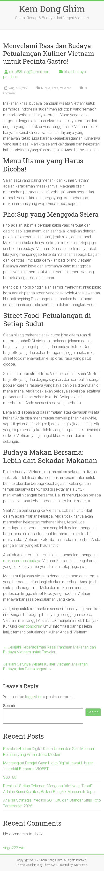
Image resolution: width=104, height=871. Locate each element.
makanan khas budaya (22, 560)
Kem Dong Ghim (52, 9)
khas (55, 88)
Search (9, 705)
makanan (65, 88)
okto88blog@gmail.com (30, 71)
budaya (46, 88)
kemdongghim (30, 626)
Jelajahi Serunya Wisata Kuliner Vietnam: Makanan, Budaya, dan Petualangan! (45, 666)
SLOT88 (9, 777)
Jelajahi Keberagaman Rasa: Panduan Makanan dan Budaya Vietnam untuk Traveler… (49, 649)
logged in (33, 696)
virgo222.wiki (14, 847)
